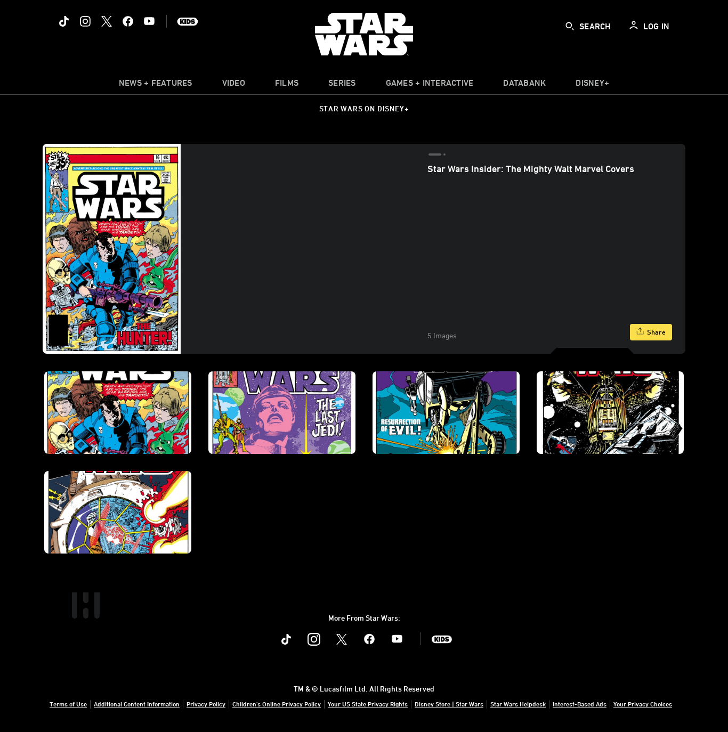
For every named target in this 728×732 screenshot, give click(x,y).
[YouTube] (149, 21)
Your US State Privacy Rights (368, 703)
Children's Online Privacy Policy (276, 703)
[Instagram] (85, 21)
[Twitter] (106, 21)
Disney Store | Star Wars (449, 703)
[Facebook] (128, 21)
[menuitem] (233, 85)
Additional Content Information (137, 703)
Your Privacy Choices (642, 703)
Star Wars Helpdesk (518, 703)
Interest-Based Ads (579, 703)
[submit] (569, 26)
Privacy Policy (206, 703)
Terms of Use (68, 703)
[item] (155, 85)
